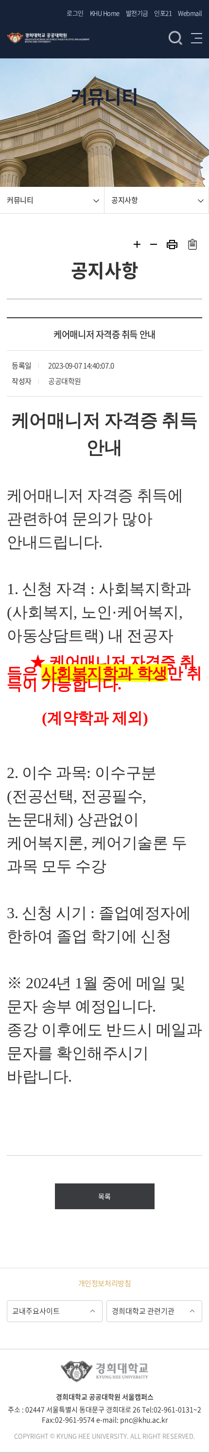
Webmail (190, 13)
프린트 (172, 244)
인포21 (163, 13)
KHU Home (105, 13)
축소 (153, 244)
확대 (137, 244)
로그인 (75, 13)
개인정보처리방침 (104, 1283)
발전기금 (137, 13)
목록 (104, 1196)
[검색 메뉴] (111, 29)
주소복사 (192, 244)
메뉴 (196, 38)
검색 (175, 38)
